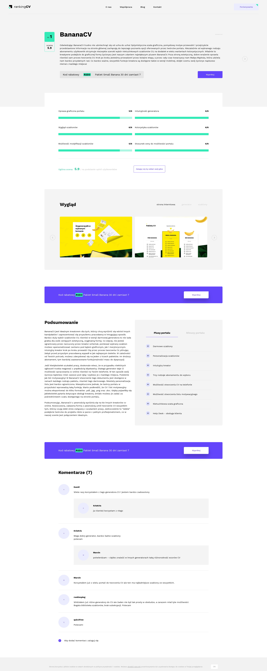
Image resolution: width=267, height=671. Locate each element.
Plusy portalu (162, 332)
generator (187, 204)
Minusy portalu (195, 332)
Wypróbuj (210, 75)
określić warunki (134, 666)
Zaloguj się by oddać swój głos (149, 169)
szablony (202, 204)
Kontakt (157, 7)
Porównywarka (246, 7)
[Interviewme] (245, 59)
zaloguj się (92, 640)
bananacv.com (218, 34)
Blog (142, 7)
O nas (108, 7)
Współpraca (126, 7)
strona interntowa (166, 204)
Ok (214, 666)
